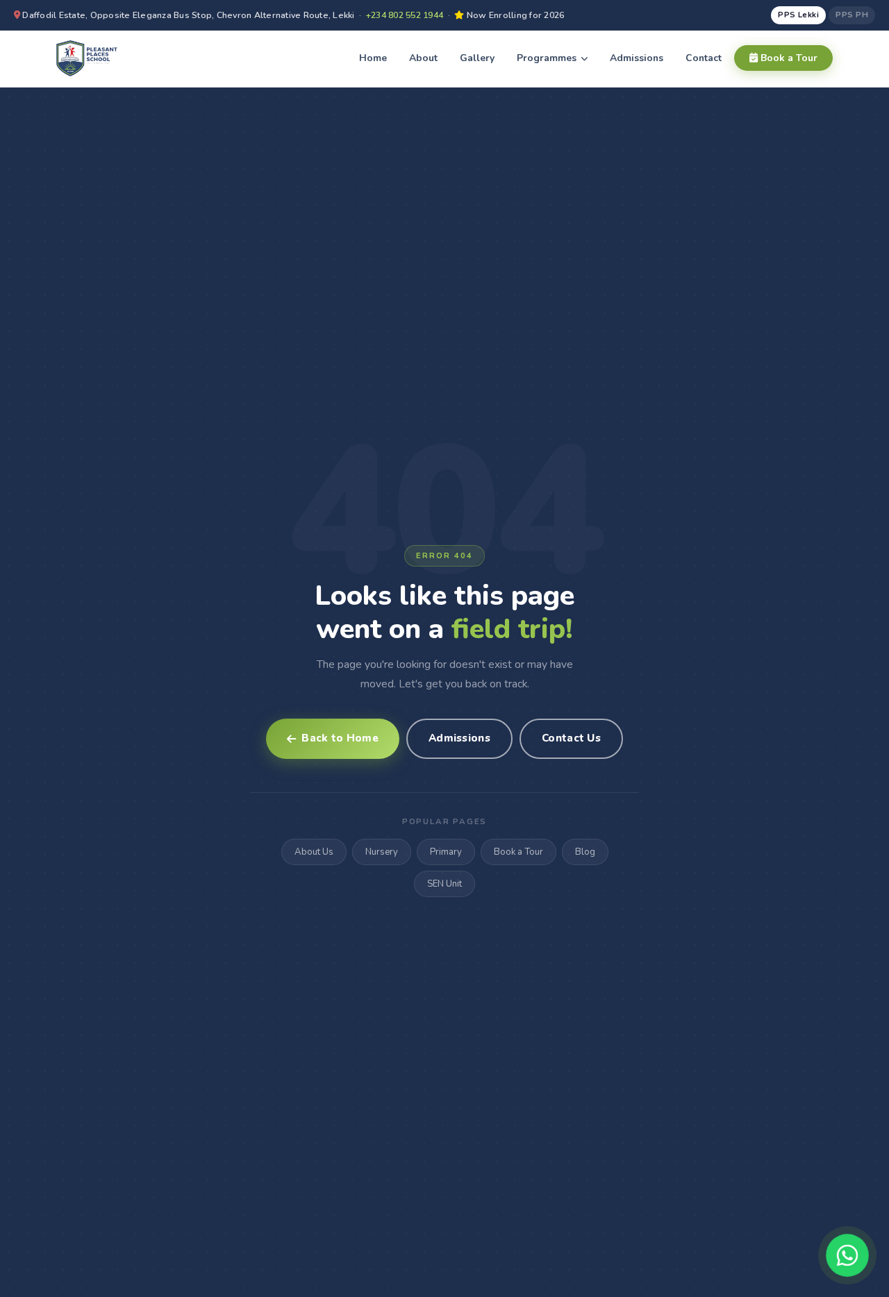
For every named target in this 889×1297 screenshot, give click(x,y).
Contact (704, 58)
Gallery (477, 58)
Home (373, 58)
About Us (313, 852)
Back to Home (340, 738)
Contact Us (571, 738)
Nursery (381, 852)
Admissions (636, 58)
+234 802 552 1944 (404, 15)
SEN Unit (444, 884)
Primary (446, 852)
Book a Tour (787, 58)
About (423, 58)
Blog (585, 852)
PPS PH (852, 14)
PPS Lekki (798, 14)
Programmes (548, 58)
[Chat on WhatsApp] (847, 1255)
